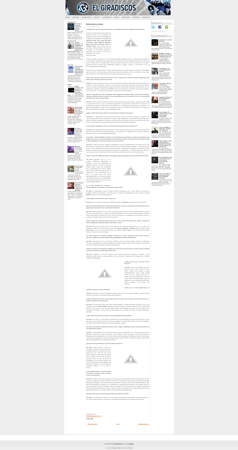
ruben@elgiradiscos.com (93, 416)
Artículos (126, 17)
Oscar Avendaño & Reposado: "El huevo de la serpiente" (165, 129)
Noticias (75, 17)
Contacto (146, 17)
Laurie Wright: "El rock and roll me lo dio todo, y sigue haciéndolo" (165, 114)
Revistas (136, 17)
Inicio (67, 17)
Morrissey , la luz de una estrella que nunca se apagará (78, 26)
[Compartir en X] (90, 419)
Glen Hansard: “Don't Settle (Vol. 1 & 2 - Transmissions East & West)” (79, 110)
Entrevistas (86, 17)
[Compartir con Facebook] (92, 419)
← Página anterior (92, 424)
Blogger (131, 444)
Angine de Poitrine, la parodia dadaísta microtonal (165, 98)
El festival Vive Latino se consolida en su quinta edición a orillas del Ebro (79, 69)
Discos (96, 17)
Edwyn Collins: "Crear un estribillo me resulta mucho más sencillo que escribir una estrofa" (165, 143)
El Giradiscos (118, 444)
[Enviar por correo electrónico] (87, 419)
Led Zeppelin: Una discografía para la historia (165, 70)
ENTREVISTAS (71, 41)
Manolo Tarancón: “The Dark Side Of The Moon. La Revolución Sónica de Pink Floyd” (75, 91)
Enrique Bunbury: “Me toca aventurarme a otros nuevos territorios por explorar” (165, 160)
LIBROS (69, 84)
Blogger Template (117, 448)
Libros (116, 17)
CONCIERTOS (71, 22)
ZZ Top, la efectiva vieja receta (78, 130)
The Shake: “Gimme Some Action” (165, 84)
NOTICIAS (70, 65)
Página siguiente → (144, 424)
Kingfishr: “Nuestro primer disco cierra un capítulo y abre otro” (165, 55)
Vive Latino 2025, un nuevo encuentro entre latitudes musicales (165, 176)
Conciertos (106, 17)
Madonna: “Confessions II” (78, 148)
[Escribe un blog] (89, 419)
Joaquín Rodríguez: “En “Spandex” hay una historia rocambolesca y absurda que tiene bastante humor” (75, 47)
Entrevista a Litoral (94, 24)
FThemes (130, 448)
